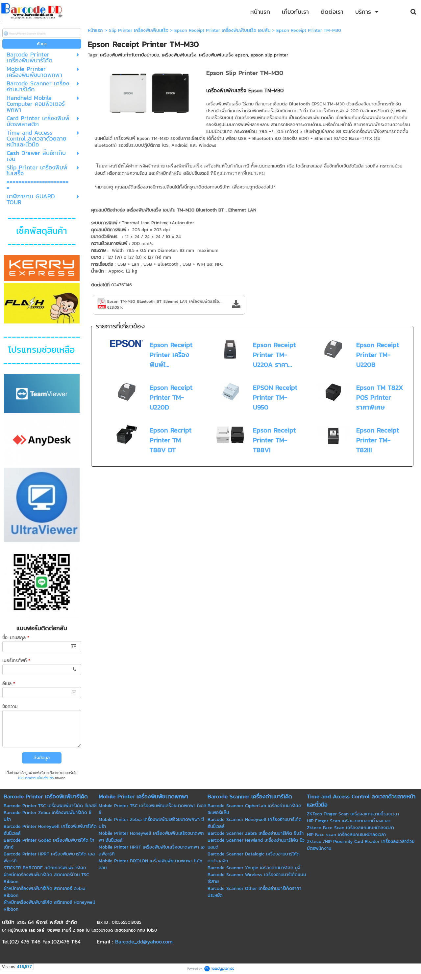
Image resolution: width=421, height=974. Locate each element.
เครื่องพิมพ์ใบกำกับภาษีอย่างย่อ (129, 55)
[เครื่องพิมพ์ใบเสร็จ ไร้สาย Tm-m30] (148, 93)
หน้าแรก (95, 30)
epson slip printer (269, 55)
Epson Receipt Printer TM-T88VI (274, 440)
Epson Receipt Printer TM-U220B (377, 354)
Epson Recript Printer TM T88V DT (170, 440)
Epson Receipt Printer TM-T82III (377, 440)
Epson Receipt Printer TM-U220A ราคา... (274, 354)
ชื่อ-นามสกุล (15, 637)
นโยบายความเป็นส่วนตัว (36, 778)
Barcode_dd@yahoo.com (144, 941)
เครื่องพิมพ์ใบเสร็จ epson (223, 55)
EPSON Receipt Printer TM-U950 (275, 397)
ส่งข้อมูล (42, 757)
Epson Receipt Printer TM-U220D (171, 397)
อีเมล (8, 683)
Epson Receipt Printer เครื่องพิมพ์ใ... (171, 354)
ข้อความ (9, 706)
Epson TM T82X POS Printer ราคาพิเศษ (379, 397)
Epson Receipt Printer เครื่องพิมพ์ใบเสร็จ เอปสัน (222, 30)
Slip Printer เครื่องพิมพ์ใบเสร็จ (138, 30)
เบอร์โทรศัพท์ (16, 660)
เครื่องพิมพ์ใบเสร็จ (179, 55)
